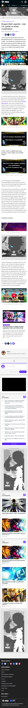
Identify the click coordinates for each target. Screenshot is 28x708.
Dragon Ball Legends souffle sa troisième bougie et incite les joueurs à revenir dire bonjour (13, 412)
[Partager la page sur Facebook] (6, 35)
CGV (2, 690)
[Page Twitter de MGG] (8, 664)
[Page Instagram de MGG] (19, 664)
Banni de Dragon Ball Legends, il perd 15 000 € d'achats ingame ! (15, 421)
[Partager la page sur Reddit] (11, 35)
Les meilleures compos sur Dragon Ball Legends (12, 604)
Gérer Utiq (4, 688)
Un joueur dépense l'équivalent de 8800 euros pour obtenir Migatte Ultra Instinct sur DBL (15, 417)
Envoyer (23, 371)
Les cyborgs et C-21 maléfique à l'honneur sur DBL (15, 439)
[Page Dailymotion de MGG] (14, 664)
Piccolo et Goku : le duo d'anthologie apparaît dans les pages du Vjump (14, 432)
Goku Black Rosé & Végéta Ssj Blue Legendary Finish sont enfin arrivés (13, 327)
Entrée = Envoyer (14, 371)
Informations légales (6, 676)
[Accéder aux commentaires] (13, 35)
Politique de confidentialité (8, 686)
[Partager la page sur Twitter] (8, 35)
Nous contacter (5, 669)
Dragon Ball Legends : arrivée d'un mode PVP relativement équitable (15, 428)
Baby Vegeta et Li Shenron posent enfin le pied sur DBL (15, 424)
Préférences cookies (6, 683)
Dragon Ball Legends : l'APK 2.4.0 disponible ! (14, 435)
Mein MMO (4, 696)
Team (2, 672)
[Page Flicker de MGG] (17, 664)
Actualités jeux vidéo (9, 17)
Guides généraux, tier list (8, 21)
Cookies (3, 681)
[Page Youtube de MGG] (11, 664)
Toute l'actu (14, 443)
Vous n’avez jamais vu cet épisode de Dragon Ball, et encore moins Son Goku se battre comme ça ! (14, 402)
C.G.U (3, 679)
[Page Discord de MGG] (5, 664)
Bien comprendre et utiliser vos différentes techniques (13, 582)
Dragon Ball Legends (18, 17)
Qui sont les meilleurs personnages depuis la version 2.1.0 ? (13, 534)
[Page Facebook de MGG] (2, 664)
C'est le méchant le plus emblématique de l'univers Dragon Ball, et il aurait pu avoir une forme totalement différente (14, 407)
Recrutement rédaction (7, 674)
